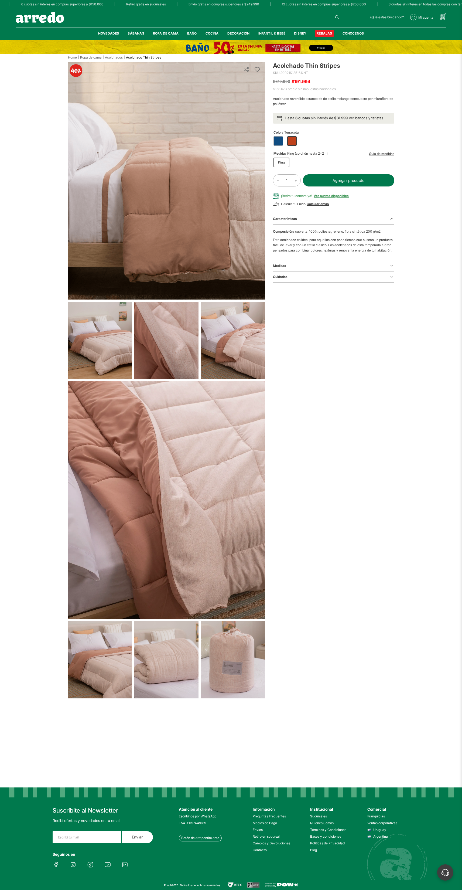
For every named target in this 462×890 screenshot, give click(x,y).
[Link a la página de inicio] (72, 57)
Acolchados (114, 57)
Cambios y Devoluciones (271, 843)
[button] (333, 118)
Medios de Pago (265, 823)
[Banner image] (231, 48)
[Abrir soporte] (445, 872)
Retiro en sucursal (266, 836)
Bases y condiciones (325, 836)
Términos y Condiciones (328, 830)
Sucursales (318, 816)
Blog (313, 850)
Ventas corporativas (382, 823)
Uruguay (379, 830)
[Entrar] (421, 17)
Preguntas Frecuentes (269, 816)
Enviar (137, 837)
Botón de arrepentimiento (200, 838)
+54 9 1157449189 (192, 823)
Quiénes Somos (322, 823)
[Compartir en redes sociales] (246, 69)
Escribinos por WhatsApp (197, 816)
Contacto (260, 850)
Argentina (380, 836)
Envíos (258, 830)
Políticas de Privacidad (327, 843)
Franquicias (376, 816)
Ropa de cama (91, 57)
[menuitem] (108, 33)
